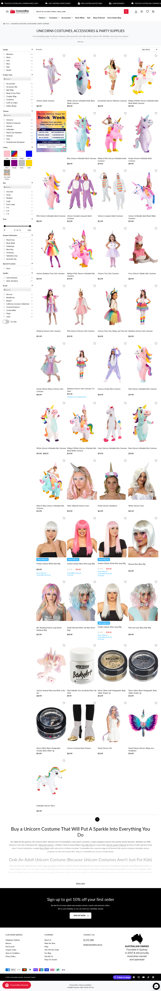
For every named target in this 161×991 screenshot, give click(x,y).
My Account (10, 947)
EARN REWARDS (92, 3)
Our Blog (47, 953)
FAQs (46, 947)
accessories (50, 872)
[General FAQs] (141, 11)
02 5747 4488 (88, 940)
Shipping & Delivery (13, 940)
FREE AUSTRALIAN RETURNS (65, 3)
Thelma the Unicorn (45, 845)
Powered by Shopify (30, 977)
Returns (8, 943)
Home (7, 24)
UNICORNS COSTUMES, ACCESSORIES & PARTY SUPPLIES (30, 24)
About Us (47, 940)
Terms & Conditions (13, 953)
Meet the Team (49, 943)
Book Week (44, 848)
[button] (7, 11)
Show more (80, 883)
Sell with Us (48, 956)
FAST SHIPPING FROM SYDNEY (33, 3)
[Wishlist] (147, 11)
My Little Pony (87, 845)
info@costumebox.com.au (92, 945)
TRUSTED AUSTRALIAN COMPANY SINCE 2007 (125, 3)
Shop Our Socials (50, 960)
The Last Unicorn (49, 866)
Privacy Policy (10, 956)
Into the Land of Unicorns (116, 845)
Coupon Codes (11, 950)
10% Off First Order (51, 950)
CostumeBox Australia (16, 977)
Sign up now (79, 915)
